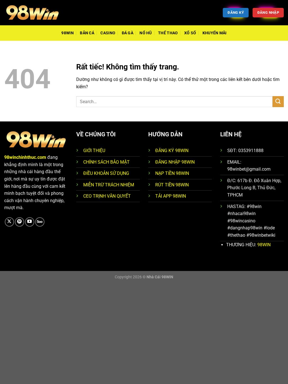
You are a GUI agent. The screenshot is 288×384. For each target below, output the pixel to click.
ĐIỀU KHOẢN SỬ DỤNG (106, 173)
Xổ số (190, 33)
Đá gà (127, 33)
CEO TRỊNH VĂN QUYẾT (107, 196)
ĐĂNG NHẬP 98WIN (175, 162)
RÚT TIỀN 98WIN (172, 185)
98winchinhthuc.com (25, 157)
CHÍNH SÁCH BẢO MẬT (106, 162)
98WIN (67, 33)
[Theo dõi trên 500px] (39, 222)
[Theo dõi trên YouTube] (29, 222)
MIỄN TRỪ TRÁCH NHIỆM (108, 185)
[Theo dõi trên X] (9, 222)
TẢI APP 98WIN (170, 196)
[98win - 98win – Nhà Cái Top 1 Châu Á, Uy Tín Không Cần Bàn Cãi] (32, 12)
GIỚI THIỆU (94, 150)
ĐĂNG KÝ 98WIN (171, 150)
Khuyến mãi (214, 33)
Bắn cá (87, 33)
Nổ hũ (146, 33)
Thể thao (168, 33)
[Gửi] (278, 101)
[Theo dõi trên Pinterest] (19, 222)
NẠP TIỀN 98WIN (172, 173)
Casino (107, 33)
